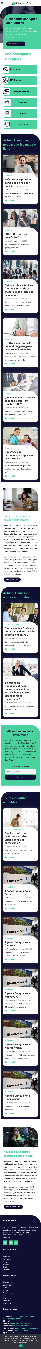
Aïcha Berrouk (12, 241)
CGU (4, 1295)
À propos (6, 1282)
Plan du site (7, 1298)
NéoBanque (7, 1259)
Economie (8, 175)
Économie (6, 1256)
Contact (6, 1290)
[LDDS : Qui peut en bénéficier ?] (20, 220)
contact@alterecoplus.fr (19, 1323)
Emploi (7, 624)
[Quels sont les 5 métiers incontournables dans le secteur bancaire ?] (20, 614)
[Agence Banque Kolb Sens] (20, 877)
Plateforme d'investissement (15, 829)
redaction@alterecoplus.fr (22, 1326)
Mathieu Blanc (12, 190)
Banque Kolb (9, 887)
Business (8, 679)
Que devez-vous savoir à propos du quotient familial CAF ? (20, 401)
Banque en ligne (8, 1262)
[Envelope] (5, 1242)
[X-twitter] (16, 1242)
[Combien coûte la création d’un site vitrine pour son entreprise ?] (20, 819)
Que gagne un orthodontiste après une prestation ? (20, 455)
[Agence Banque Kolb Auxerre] (20, 928)
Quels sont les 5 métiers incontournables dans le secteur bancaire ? (20, 631)
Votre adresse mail (20, 766)
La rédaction (7, 1285)
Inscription (7, 1303)
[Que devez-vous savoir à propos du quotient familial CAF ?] (20, 384)
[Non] (38, 1341)
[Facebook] (11, 1242)
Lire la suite (10, 200)
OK (21, 1346)
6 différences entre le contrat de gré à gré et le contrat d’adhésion (19, 346)
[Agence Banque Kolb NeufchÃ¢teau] (20, 1031)
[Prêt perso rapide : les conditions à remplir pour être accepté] (20, 166)
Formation (16, 624)
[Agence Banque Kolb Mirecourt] (20, 980)
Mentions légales (9, 1293)
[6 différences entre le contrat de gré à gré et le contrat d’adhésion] (20, 329)
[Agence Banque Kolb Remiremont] (20, 1082)
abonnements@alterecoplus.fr (26, 1328)
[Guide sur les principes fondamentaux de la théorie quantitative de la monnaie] (20, 272)
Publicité (6, 1287)
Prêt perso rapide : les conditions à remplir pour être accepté (18, 183)
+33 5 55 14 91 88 (21, 1330)
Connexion (7, 1301)
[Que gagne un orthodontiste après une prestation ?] (20, 438)
